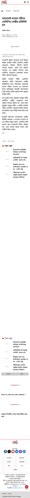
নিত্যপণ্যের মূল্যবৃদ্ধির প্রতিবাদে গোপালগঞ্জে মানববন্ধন (19, 152)
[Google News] (24, 451)
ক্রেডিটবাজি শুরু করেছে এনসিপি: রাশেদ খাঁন (20, 159)
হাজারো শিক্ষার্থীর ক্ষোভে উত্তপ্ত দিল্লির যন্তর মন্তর (14, 415)
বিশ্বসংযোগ (22, 458)
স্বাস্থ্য (9, 466)
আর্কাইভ (15, 469)
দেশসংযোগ (9, 458)
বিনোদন (9, 462)
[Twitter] (9, 451)
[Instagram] (20, 451)
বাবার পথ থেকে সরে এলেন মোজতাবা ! (13, 395)
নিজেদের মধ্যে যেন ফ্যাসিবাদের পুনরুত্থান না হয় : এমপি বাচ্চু (20, 167)
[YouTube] (13, 451)
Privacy (4, 493)
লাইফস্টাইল (21, 462)
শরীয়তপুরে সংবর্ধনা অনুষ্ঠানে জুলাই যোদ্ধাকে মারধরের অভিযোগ (20, 175)
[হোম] (2, 11)
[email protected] (17, 488)
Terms (9, 493)
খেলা (22, 466)
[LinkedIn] (16, 451)
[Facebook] (5, 451)
